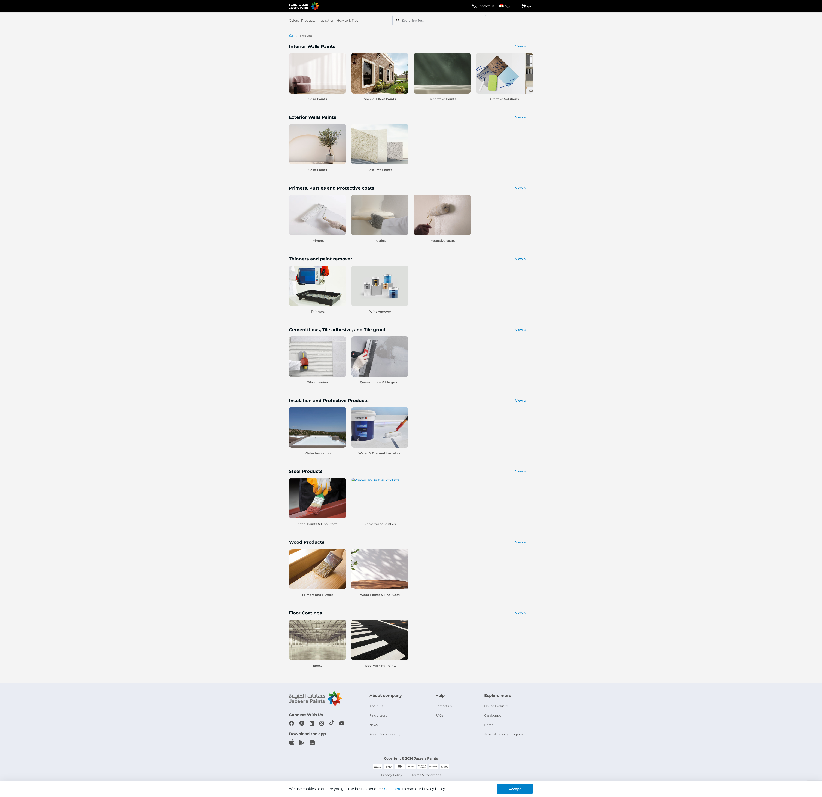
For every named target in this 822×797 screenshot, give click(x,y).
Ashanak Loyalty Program (503, 734)
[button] (508, 6)
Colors (294, 20)
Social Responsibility (384, 734)
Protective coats (442, 241)
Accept (514, 789)
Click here (392, 789)
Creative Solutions (504, 99)
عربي (530, 5)
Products (308, 20)
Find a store (378, 715)
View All (521, 46)
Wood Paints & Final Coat (380, 595)
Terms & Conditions (426, 775)
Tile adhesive (317, 382)
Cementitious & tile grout (380, 382)
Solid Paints (317, 99)
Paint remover (380, 311)
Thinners (318, 311)
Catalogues (492, 715)
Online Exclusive (496, 706)
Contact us (486, 6)
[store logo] (304, 6)
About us (376, 706)
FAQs (439, 715)
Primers (317, 241)
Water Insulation (318, 453)
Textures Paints (380, 170)
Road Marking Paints (379, 666)
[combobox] (439, 20)
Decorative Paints (442, 99)
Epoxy (317, 666)
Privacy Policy (391, 775)
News (373, 725)
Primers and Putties (380, 524)
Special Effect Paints (380, 99)
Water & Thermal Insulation (379, 453)
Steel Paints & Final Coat (317, 524)
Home (488, 725)
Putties (380, 241)
